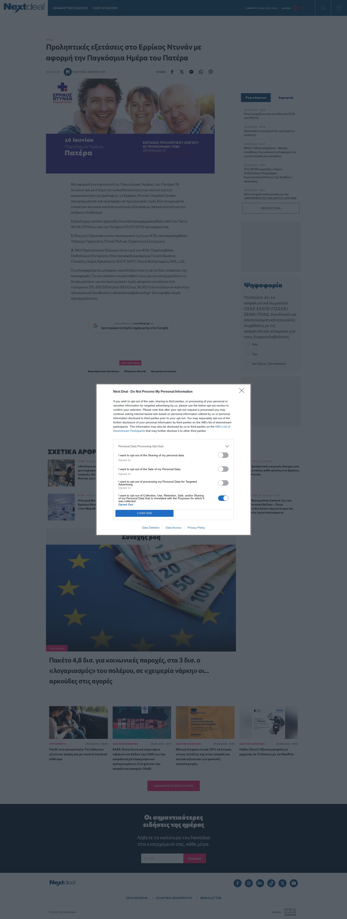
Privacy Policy (196, 527)
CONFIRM (144, 513)
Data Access (173, 527)
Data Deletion (150, 527)
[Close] (243, 392)
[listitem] (173, 446)
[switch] (223, 455)
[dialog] (173, 459)
